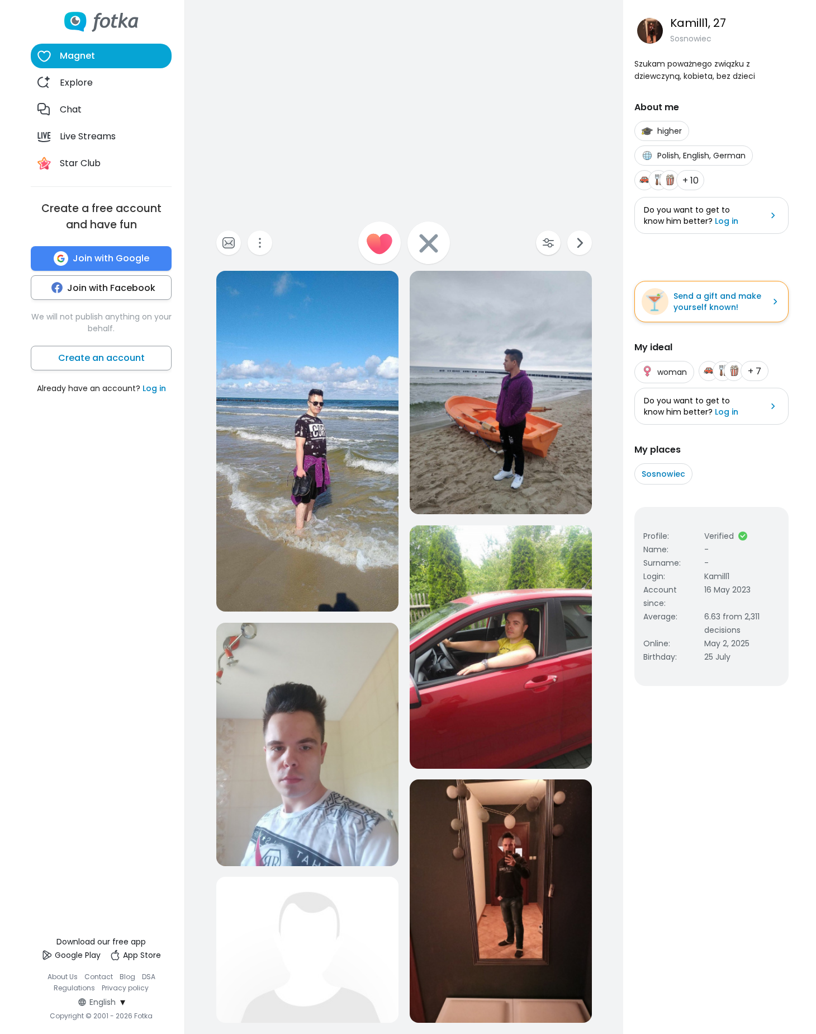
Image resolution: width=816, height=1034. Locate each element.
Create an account (101, 357)
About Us (63, 976)
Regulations (74, 988)
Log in (154, 388)
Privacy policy (125, 988)
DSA (148, 976)
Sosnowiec (663, 474)
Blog (127, 976)
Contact (98, 976)
